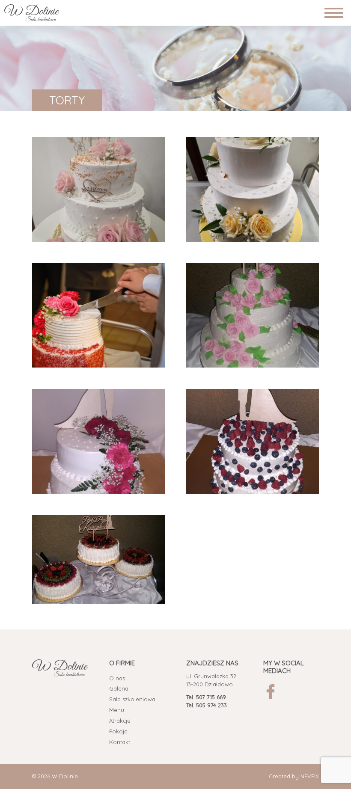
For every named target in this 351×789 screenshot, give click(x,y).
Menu (116, 709)
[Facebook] (270, 691)
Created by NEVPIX (294, 776)
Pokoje (118, 731)
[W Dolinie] (31, 12)
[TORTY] (98, 189)
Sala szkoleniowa (132, 699)
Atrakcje (120, 720)
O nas (117, 678)
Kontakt (119, 742)
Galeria (118, 688)
